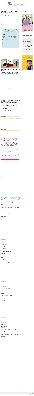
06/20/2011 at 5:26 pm (3, 286)
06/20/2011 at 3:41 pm (3, 332)
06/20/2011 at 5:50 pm (3, 276)
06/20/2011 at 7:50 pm (3, 205)
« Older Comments (4, 362)
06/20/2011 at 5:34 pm (3, 281)
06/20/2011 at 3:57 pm (3, 317)
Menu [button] (17, 8)
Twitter (18, 133)
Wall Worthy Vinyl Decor (8, 101)
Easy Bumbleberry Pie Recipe (27, 41)
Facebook (14, 133)
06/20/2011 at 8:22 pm (3, 249)
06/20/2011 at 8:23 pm (3, 239)
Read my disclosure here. (13, 15)
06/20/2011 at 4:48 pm (3, 291)
